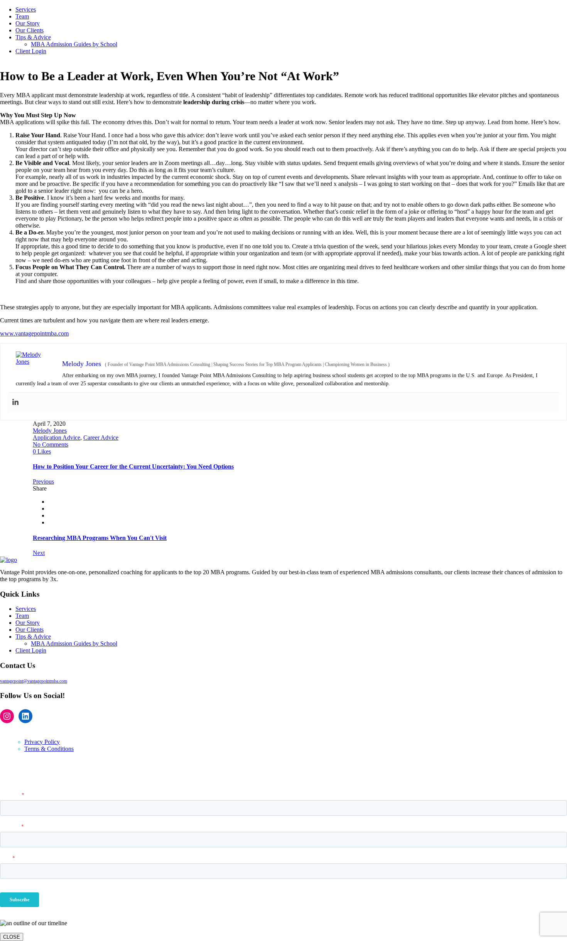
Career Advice (100, 437)
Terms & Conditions (49, 748)
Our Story (27, 622)
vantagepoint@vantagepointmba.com (33, 681)
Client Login (30, 650)
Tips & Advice (33, 636)
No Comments (50, 444)
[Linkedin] (15, 402)
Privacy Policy (42, 742)
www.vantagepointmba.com (34, 333)
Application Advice (56, 437)
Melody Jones (50, 430)
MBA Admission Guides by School (74, 643)
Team (22, 615)
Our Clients (29, 629)
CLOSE (11, 937)
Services (25, 608)
